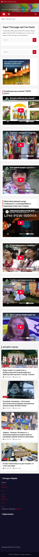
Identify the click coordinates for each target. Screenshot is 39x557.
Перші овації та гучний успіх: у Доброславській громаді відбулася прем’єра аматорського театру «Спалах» (19, 372)
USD (12, 547)
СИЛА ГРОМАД (11, 6)
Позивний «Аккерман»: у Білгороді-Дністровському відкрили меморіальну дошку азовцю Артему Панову (18, 403)
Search (34, 40)
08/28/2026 (7, 377)
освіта (5, 459)
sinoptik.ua (18, 509)
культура (5, 365)
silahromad (17, 377)
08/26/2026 (7, 439)
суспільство (6, 428)
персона (5, 396)
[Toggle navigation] (8, 14)
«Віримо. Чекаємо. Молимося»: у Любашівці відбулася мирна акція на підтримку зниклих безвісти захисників (18, 435)
